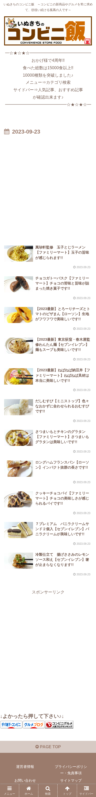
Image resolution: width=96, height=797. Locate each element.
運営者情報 (25, 767)
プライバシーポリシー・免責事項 (71, 770)
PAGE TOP (50, 747)
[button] (85, 673)
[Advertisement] (48, 187)
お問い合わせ (25, 780)
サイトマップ (71, 780)
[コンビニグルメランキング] (59, 724)
